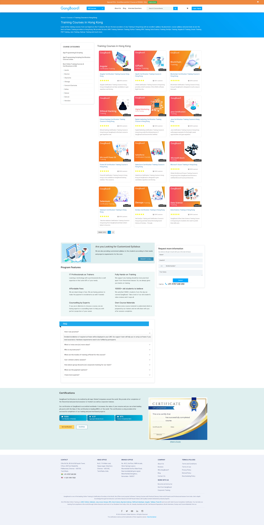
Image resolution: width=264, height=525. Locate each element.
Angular (147, 502)
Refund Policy (186, 473)
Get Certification (67, 427)
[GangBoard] (71, 8)
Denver (66, 93)
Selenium (92, 502)
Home (63, 18)
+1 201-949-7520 (69, 478)
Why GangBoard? (163, 470)
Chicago (67, 81)
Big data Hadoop (126, 502)
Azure (101, 502)
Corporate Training (164, 490)
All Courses (92, 8)
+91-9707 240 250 (176, 284)
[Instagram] (142, 511)
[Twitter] (127, 511)
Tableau (152, 502)
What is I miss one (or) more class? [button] (77, 345)
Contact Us (161, 476)
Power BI (158, 502)
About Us (118, 8)
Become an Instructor (165, 484)
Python (87, 502)
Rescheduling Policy (188, 476)
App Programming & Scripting (73, 53)
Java (97, 502)
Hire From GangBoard (165, 487)
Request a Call (145, 259)
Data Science (116, 502)
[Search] (175, 8)
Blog (124, 8)
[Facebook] (122, 511)
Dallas (66, 89)
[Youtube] (132, 511)
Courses (69, 18)
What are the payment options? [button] (75, 370)
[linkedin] (137, 511)
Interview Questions (135, 8)
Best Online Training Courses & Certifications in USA (73, 65)
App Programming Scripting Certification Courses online (76, 58)
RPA (110, 502)
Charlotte (67, 78)
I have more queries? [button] (71, 375)
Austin (66, 70)
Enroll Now (82, 427)
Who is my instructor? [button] (72, 350)
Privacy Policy (186, 470)
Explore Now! (152, 2)
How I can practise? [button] (71, 332)
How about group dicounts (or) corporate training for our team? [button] (87, 365)
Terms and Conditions (189, 464)
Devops (106, 502)
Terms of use (186, 467)
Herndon (67, 101)
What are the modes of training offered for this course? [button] (84, 355)
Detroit (66, 97)
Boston (67, 74)
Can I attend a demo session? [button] (75, 360)
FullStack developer (138, 502)
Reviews (160, 467)
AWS (82, 502)
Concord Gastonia (70, 85)
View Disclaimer (151, 517)
